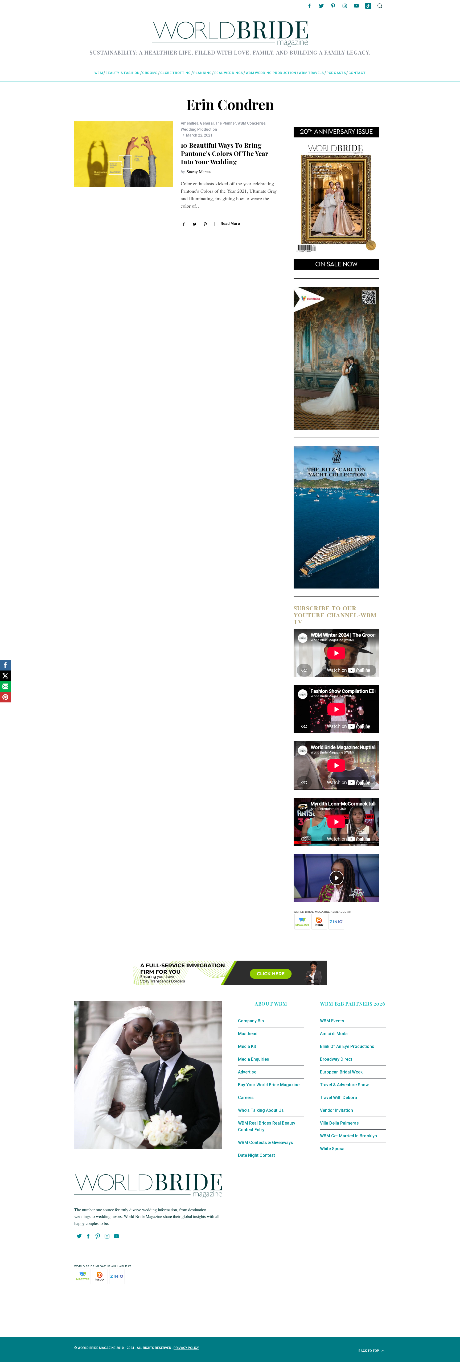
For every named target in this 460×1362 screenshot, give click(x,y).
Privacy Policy (186, 1348)
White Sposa (332, 1148)
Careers (246, 1097)
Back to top (369, 1351)
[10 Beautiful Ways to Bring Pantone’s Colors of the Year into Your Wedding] (123, 154)
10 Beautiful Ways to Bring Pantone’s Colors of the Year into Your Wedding (224, 153)
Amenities (189, 123)
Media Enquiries (253, 1059)
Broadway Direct (336, 1059)
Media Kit (247, 1046)
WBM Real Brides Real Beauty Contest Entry (266, 1127)
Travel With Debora (338, 1097)
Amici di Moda (334, 1033)
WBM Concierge (251, 123)
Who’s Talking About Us (261, 1110)
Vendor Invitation (336, 1110)
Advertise (247, 1072)
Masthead (247, 1033)
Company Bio (251, 1020)
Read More (230, 223)
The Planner (225, 123)
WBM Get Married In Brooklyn (348, 1135)
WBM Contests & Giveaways (265, 1142)
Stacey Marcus (199, 171)
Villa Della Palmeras (339, 1123)
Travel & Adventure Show (344, 1084)
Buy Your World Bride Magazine (268, 1084)
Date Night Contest (256, 1155)
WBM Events (332, 1020)
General (207, 123)
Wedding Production (199, 129)
